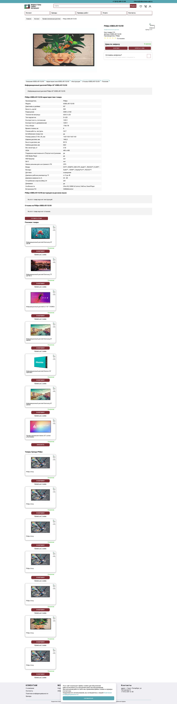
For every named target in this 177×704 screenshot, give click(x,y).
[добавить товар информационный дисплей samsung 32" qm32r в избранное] (54, 389)
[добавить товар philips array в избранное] (54, 457)
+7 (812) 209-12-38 (119, 1)
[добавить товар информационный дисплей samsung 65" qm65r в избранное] (54, 325)
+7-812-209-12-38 (127, 692)
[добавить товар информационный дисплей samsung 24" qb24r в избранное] (54, 228)
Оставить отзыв (36, 218)
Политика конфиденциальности (37, 693)
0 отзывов (121, 38)
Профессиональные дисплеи (111, 29)
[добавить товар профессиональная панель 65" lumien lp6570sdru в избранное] (54, 421)
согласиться (88, 698)
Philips (118, 36)
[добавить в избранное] (152, 26)
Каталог (29, 13)
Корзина (60, 688)
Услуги (105, 13)
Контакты (132, 13)
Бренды (54, 13)
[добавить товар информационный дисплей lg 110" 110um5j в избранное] (54, 292)
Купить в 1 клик (139, 48)
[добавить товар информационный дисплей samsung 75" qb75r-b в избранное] (54, 260)
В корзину (116, 48)
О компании (30, 688)
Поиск (133, 6)
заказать (40, 445)
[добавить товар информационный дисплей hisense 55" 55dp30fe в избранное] (54, 357)
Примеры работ (82, 13)
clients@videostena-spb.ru (143, 1)
